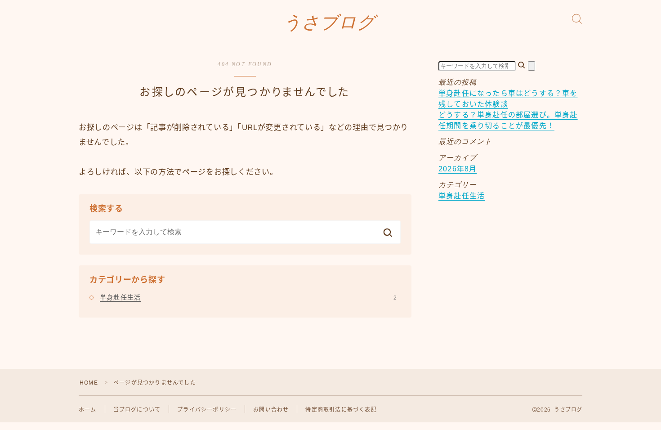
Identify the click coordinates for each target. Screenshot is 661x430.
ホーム (88, 410)
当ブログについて (137, 410)
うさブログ (329, 22)
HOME (89, 383)
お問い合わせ (271, 410)
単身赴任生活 (248, 297)
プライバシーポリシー (207, 410)
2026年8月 (457, 169)
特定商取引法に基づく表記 (340, 410)
